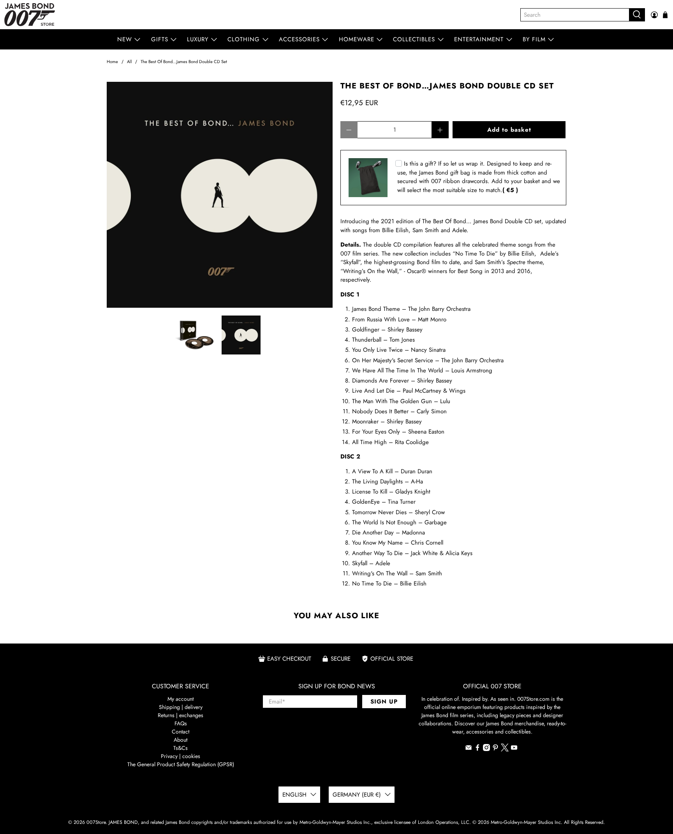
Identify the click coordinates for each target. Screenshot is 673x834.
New (124, 39)
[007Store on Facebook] (477, 749)
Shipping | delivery (181, 707)
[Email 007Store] (468, 749)
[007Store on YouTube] (514, 749)
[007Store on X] (505, 749)
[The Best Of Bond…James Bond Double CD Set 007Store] (220, 195)
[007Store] (29, 14)
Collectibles (414, 39)
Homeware (356, 39)
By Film (534, 39)
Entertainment (479, 39)
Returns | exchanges (180, 715)
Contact (180, 731)
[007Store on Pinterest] (495, 749)
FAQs (180, 723)
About (180, 740)
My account (180, 699)
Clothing (243, 39)
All (129, 62)
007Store (96, 822)
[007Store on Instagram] (486, 749)
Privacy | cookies (180, 756)
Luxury (197, 39)
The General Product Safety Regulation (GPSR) (180, 764)
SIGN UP (384, 701)
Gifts (159, 39)
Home (112, 62)
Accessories (299, 39)
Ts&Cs (180, 748)
